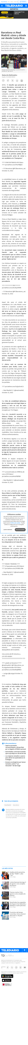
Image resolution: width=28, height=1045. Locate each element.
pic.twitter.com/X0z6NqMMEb (11, 670)
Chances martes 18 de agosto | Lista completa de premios (17, 893)
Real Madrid (8, 805)
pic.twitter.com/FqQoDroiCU (14, 386)
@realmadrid (6, 665)
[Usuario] (26, 5)
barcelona (16, 805)
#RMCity (19, 472)
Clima (12, 1)
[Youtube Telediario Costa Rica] (24, 967)
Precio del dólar (17, 1)
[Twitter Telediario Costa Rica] (12, 967)
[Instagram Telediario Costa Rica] (16, 967)
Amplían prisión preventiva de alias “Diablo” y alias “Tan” (17, 873)
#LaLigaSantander (8, 667)
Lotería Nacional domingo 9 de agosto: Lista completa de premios (18, 883)
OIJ (8, 1)
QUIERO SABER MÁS (8, 529)
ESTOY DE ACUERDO (20, 529)
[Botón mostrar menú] (2, 5)
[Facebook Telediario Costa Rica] (7, 967)
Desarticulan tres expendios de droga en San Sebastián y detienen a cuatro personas (18, 904)
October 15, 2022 (7, 171)
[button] (3, 80)
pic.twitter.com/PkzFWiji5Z (13, 165)
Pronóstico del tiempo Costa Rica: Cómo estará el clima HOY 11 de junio (17, 914)
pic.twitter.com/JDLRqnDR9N (11, 288)
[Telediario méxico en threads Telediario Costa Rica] (20, 967)
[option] (14, 63)
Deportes (14, 9)
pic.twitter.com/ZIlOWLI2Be (14, 568)
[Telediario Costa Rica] (14, 6)
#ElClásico (19, 162)
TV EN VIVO (23, 1)
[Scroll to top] (24, 950)
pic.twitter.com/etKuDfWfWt (11, 476)
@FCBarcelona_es (18, 665)
